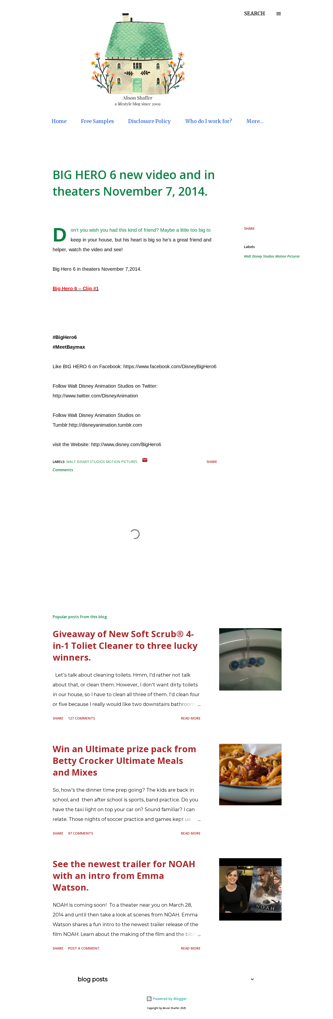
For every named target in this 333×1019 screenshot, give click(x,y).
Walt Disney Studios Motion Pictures (272, 256)
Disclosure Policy (149, 121)
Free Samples (97, 121)
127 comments (81, 718)
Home (59, 121)
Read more (191, 718)
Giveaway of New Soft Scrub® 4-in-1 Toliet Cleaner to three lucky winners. (125, 645)
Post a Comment (83, 948)
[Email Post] (145, 461)
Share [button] (249, 228)
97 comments (80, 833)
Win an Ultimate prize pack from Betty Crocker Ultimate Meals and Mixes (124, 760)
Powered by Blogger (169, 998)
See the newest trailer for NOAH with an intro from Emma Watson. (124, 875)
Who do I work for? (208, 121)
